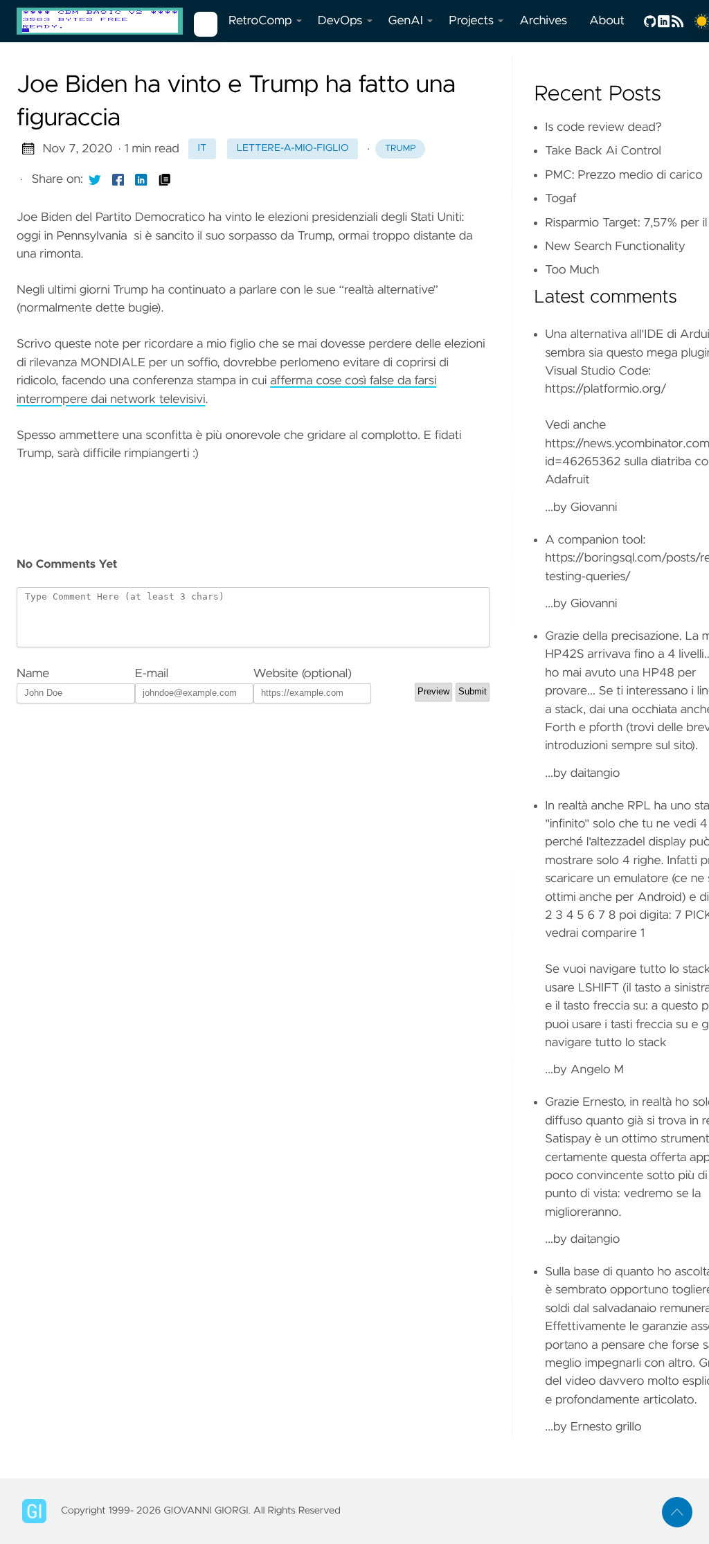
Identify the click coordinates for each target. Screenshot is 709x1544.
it (202, 148)
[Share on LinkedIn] (141, 179)
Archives (543, 21)
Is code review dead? (603, 127)
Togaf (561, 198)
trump (400, 148)
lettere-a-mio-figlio (293, 148)
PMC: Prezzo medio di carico (624, 175)
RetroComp (260, 21)
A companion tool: (595, 540)
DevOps (340, 21)
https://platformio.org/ (606, 389)
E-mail (151, 673)
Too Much (572, 270)
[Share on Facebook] (118, 179)
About (607, 21)
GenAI (405, 21)
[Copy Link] (165, 179)
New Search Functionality (615, 246)
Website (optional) (302, 673)
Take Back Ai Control (603, 151)
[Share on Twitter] (95, 179)
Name (33, 673)
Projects (471, 21)
